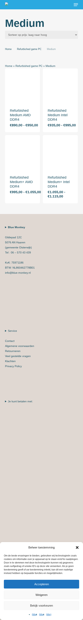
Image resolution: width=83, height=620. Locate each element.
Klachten (10, 361)
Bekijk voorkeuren (41, 605)
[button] (76, 5)
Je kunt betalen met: (20, 401)
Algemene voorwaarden (19, 346)
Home (8, 49)
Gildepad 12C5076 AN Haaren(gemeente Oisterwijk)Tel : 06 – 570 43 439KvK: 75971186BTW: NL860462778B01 (20, 250)
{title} (34, 614)
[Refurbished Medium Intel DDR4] (60, 86)
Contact (9, 340)
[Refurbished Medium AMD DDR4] (22, 86)
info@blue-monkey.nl (18, 272)
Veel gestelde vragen (18, 356)
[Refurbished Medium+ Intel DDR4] (60, 152)
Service (19, 348)
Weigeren (41, 594)
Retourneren (12, 351)
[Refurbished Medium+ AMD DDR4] (22, 152)
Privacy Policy (13, 366)
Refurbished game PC (29, 49)
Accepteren (41, 584)
